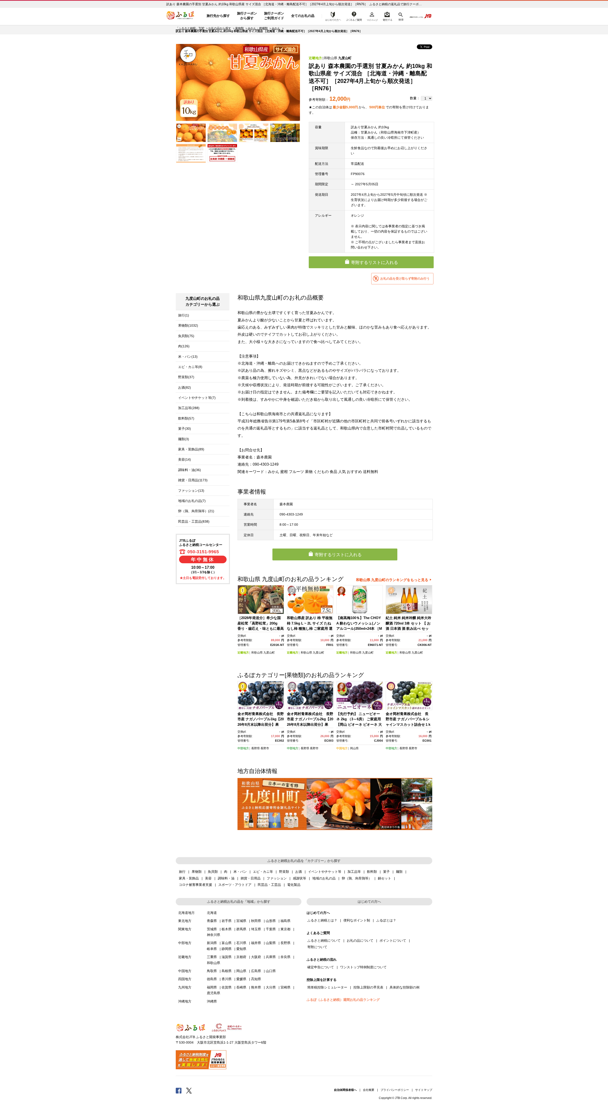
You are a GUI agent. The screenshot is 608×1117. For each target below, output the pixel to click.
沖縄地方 (184, 1001)
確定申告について (320, 967)
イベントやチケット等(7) (197, 398)
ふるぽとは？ (386, 920)
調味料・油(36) (189, 470)
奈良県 (285, 957)
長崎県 (241, 987)
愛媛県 (241, 979)
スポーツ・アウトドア (235, 885)
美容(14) (184, 459)
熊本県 (256, 987)
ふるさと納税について (324, 940)
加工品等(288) (189, 408)
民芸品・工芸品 (269, 885)
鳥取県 (212, 971)
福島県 (285, 921)
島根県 (227, 971)
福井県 (256, 943)
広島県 (256, 971)
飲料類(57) (186, 418)
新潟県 (212, 943)
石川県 (241, 943)
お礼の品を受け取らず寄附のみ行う (405, 278)
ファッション (277, 878)
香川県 (227, 979)
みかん (276, 28)
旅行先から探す (218, 16)
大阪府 (256, 957)
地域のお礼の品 (324, 878)
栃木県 (227, 929)
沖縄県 (212, 1001)
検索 (400, 16)
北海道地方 (186, 913)
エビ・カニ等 (263, 872)
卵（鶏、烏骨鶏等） (357, 878)
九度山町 (345, 58)
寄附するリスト (387, 16)
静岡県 (227, 949)
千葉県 (271, 929)
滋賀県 (227, 957)
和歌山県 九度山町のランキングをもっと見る (392, 580)
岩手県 (227, 921)
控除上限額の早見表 (368, 987)
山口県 (271, 971)
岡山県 (354, 748)
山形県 (271, 921)
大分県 (271, 987)
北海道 (212, 913)
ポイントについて (393, 940)
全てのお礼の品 (302, 16)
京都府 (241, 957)
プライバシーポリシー (394, 1090)
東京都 (285, 929)
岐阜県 (212, 949)
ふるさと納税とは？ (322, 920)
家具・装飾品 (189, 878)
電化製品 (293, 885)
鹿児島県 (213, 993)
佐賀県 (227, 987)
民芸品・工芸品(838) (193, 521)
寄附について (317, 947)
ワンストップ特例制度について (363, 967)
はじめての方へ (332, 16)
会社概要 (368, 1090)
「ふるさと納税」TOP (190, 28)
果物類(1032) (188, 325)
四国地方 (184, 979)
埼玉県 (256, 929)
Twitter (189, 1090)
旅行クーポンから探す (247, 15)
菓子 (386, 872)
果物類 (239, 28)
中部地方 (243, 748)
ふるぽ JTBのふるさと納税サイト (180, 16)
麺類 (399, 872)
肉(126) (184, 346)
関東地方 (184, 929)
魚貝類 (213, 872)
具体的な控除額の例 (404, 987)
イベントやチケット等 (324, 872)
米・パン (240, 872)
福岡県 (212, 987)
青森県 (212, 921)
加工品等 (354, 872)
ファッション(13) (191, 490)
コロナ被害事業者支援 (195, 885)
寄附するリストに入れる (374, 262)
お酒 (298, 872)
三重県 (212, 957)
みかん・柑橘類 (258, 28)
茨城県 (212, 929)
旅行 (182, 872)
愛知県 (241, 949)
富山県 (227, 943)
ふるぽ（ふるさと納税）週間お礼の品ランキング (343, 1000)
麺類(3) (183, 439)
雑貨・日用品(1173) (193, 480)
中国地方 (342, 748)
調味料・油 (226, 878)
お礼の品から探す (219, 28)
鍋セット (384, 878)
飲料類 (372, 872)
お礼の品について (360, 940)
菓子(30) (184, 428)
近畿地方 (315, 58)
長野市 (265, 748)
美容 (208, 878)
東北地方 (184, 921)
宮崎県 (285, 987)
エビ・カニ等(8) (190, 367)
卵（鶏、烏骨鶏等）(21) (196, 511)
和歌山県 (330, 58)
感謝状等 (299, 878)
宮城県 (241, 921)
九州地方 (184, 987)
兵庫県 (271, 957)
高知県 (256, 979)
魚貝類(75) (186, 336)
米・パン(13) (188, 356)
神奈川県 (213, 935)
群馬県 (241, 929)
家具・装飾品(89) (191, 449)
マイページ (372, 16)
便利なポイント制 (356, 920)
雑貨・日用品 (251, 878)
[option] (238, 82)
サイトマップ (423, 1090)
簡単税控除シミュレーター (327, 987)
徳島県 (212, 979)
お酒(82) (184, 387)
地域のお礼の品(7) (192, 501)
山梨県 (271, 943)
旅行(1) (183, 315)
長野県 (255, 748)
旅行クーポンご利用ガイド (274, 15)
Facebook (178, 1090)
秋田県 (256, 921)
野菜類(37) (186, 377)
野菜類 (284, 872)
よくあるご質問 (354, 16)
